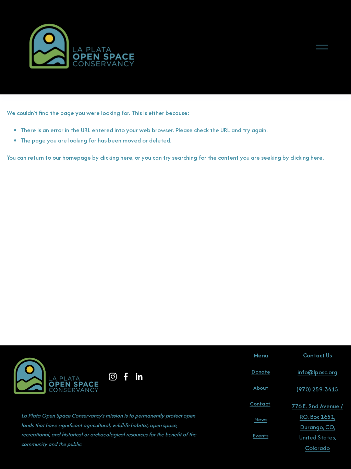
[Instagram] (113, 377)
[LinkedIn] (139, 377)
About (260, 388)
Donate (261, 372)
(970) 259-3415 (317, 389)
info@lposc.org (317, 372)
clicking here (116, 157)
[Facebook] (126, 377)
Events (260, 435)
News (260, 419)
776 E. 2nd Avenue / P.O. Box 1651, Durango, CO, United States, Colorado (317, 427)
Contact (260, 404)
